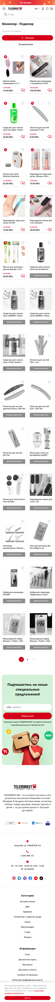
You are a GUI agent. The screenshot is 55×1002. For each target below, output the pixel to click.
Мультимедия (27, 927)
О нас (27, 954)
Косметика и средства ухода (27, 916)
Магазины (27, 964)
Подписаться (27, 716)
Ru (35, 19)
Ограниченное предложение (34, 2)
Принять (27, 998)
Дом (27, 906)
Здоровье (27, 911)
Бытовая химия (27, 901)
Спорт (27, 932)
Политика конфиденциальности (27, 980)
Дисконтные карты (27, 959)
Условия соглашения (27, 974)
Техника (27, 937)
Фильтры (29, 38)
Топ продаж (25, 2)
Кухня (27, 922)
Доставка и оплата (27, 969)
